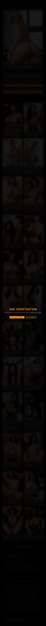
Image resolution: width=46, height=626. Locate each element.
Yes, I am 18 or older (17, 317)
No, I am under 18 (31, 317)
